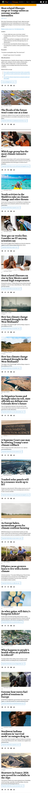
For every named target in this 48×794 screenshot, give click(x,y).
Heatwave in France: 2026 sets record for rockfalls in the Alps (15, 775)
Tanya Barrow (6, 352)
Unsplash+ (10, 105)
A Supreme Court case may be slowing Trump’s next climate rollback (15, 442)
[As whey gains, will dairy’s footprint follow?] (16, 598)
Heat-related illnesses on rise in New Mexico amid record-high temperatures (15, 278)
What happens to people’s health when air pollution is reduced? (15, 652)
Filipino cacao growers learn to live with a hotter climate (15, 569)
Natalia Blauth (6, 727)
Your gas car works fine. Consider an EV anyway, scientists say (14, 238)
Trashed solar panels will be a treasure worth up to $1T (15, 482)
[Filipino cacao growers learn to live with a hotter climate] (16, 553)
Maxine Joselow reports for (12, 29)
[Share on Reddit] (14, 86)
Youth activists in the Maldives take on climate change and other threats (15, 197)
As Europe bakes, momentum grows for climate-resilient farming (15, 525)
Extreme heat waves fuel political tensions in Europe (14, 694)
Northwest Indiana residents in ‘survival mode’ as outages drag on (15, 734)
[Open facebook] (41, 2)
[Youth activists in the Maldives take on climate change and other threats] (16, 181)
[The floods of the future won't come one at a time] (16, 97)
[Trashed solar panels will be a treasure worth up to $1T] (16, 467)
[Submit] (46, 8)
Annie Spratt (6, 518)
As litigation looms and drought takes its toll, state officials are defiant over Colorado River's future (15, 400)
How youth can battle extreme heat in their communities (17, 72)
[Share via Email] (11, 86)
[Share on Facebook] (2, 86)
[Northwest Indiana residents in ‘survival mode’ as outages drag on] (16, 718)
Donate (13, 5)
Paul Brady (5, 435)
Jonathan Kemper (4, 312)
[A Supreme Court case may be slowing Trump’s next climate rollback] (16, 427)
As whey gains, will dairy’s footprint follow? (15, 612)
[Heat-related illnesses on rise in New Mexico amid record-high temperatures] (16, 263)
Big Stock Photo (9, 475)
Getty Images (6, 105)
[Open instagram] (46, 2)
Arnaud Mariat (6, 768)
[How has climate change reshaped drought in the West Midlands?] (16, 304)
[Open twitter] (43, 2)
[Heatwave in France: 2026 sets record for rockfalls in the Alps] (16, 760)
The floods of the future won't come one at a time (14, 111)
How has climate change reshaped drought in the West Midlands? (14, 319)
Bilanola (5, 475)
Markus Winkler (6, 645)
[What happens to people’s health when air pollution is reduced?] (16, 637)
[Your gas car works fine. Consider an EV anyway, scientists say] (16, 223)
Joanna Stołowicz (6, 607)
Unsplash (9, 312)
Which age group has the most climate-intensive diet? (14, 154)
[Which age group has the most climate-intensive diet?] (16, 138)
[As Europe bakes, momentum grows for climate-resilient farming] (16, 510)
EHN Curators (4, 18)
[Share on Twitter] (5, 86)
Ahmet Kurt (6, 147)
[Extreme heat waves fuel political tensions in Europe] (16, 679)
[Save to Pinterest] (8, 86)
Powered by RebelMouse (44, 3)
